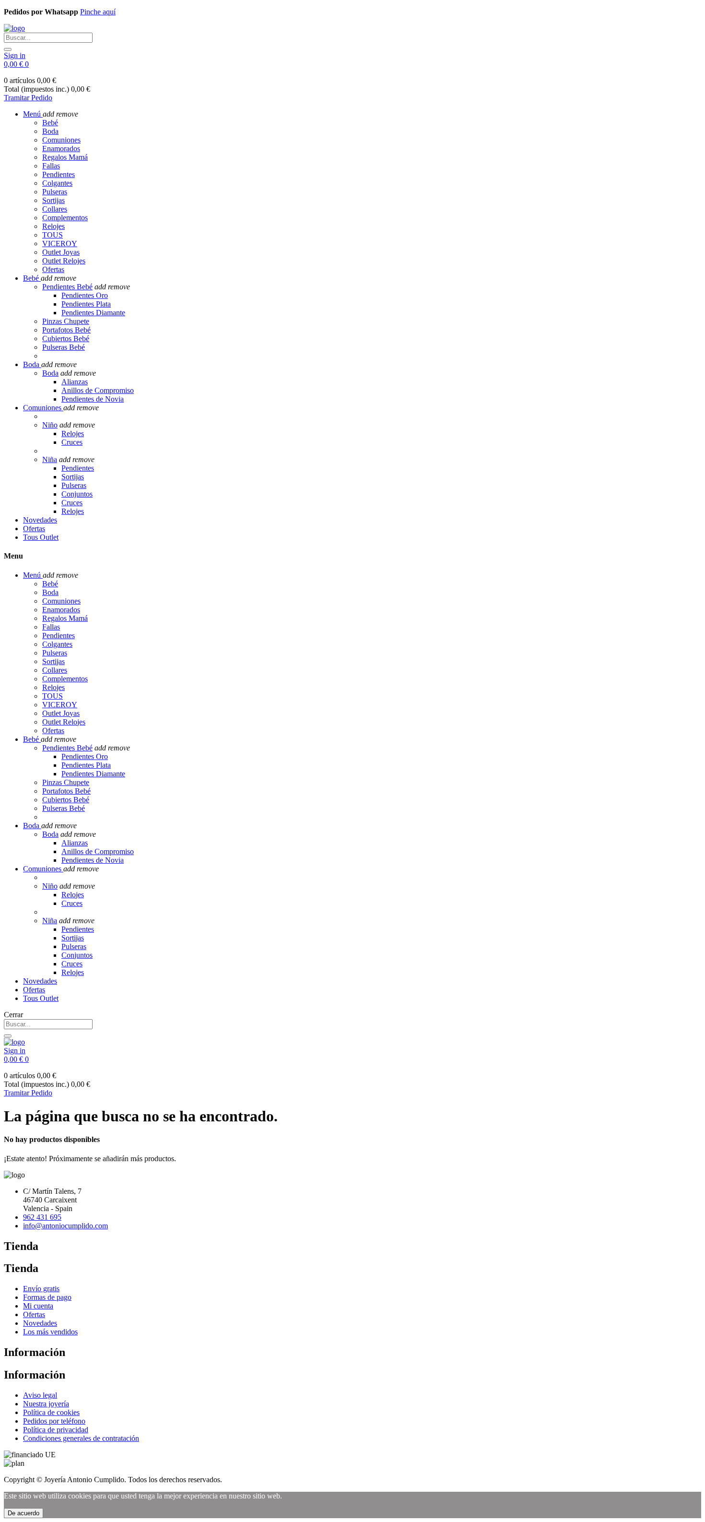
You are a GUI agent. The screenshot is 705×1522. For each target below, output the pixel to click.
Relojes (53, 226)
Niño (50, 425)
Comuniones (61, 140)
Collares (54, 209)
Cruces (71, 442)
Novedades (40, 1323)
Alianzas (74, 382)
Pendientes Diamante (93, 313)
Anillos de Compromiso (97, 390)
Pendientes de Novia (92, 399)
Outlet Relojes (63, 261)
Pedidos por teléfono (54, 1421)
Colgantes (57, 183)
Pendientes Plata (86, 304)
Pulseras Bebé (63, 347)
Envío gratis (41, 1288)
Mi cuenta (38, 1306)
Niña (49, 459)
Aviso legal (40, 1395)
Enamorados (61, 148)
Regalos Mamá (65, 157)
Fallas (51, 166)
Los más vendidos (50, 1332)
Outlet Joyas (61, 252)
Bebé (50, 123)
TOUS (52, 235)
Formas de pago (47, 1297)
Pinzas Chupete (65, 321)
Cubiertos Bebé (65, 338)
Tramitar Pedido (28, 98)
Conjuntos (77, 494)
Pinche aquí (98, 12)
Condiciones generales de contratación (81, 1438)
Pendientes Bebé (67, 287)
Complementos (65, 218)
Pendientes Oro (84, 295)
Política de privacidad (55, 1430)
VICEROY (59, 243)
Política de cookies (51, 1412)
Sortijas (53, 200)
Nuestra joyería (46, 1404)
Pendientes (58, 174)
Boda (50, 131)
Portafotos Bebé (66, 330)
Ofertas (53, 269)
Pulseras (54, 192)
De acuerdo (23, 1513)
